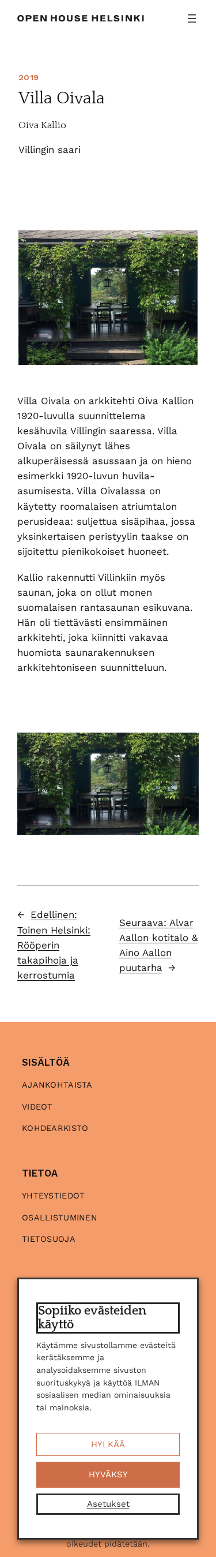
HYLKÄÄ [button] (108, 1444)
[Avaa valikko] (192, 18)
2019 (28, 77)
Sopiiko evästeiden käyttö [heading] (92, 1318)
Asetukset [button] (108, 1504)
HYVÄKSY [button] (108, 1474)
